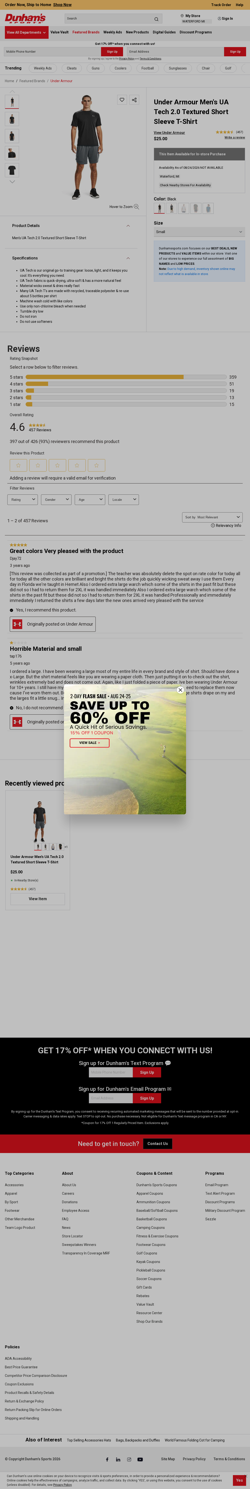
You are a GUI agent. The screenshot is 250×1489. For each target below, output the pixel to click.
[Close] (180, 690)
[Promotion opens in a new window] (125, 749)
